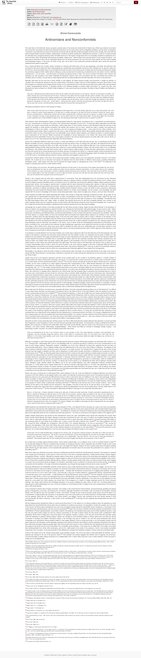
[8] (94, 210)
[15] (64, 370)
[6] (106, 196)
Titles (59, 655)
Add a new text (92, 655)
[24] (115, 441)
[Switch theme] (113, 2)
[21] (104, 422)
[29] (68, 508)
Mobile (84, 655)
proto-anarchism (46, 13)
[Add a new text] (110, 2)
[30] (61, 534)
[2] (101, 117)
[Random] (107, 2)
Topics (70, 655)
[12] (56, 292)
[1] (86, 102)
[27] (90, 474)
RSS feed (53, 655)
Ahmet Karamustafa (39, 12)
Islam (38, 13)
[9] (85, 246)
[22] (95, 426)
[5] (63, 174)
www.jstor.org (57, 17)
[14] (39, 352)
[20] (95, 421)
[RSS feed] (104, 2)
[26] (107, 463)
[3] (88, 154)
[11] (40, 267)
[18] (62, 402)
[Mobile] (101, 2)
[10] (63, 261)
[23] (104, 437)
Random (47, 655)
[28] (74, 498)
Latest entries (77, 655)
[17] (44, 388)
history (34, 13)
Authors (64, 655)
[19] (115, 412)
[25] (36, 449)
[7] (40, 210)
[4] (101, 161)
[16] (70, 382)
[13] (44, 337)
